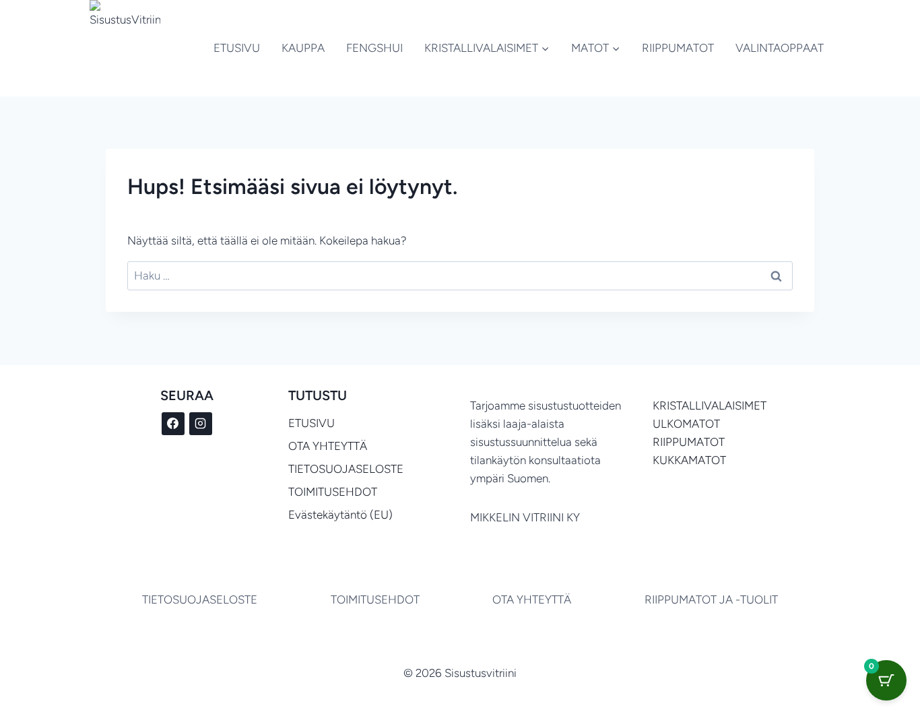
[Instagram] (200, 423)
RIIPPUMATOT (678, 48)
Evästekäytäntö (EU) (340, 514)
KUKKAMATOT (689, 460)
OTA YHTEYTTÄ (327, 446)
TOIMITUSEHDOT (332, 491)
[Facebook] (173, 423)
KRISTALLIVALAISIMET (709, 405)
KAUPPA (303, 48)
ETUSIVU (236, 48)
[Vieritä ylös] (839, 666)
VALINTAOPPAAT (779, 48)
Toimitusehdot (375, 599)
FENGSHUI (374, 48)
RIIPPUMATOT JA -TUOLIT (711, 599)
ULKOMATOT (686, 423)
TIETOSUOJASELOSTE (345, 469)
